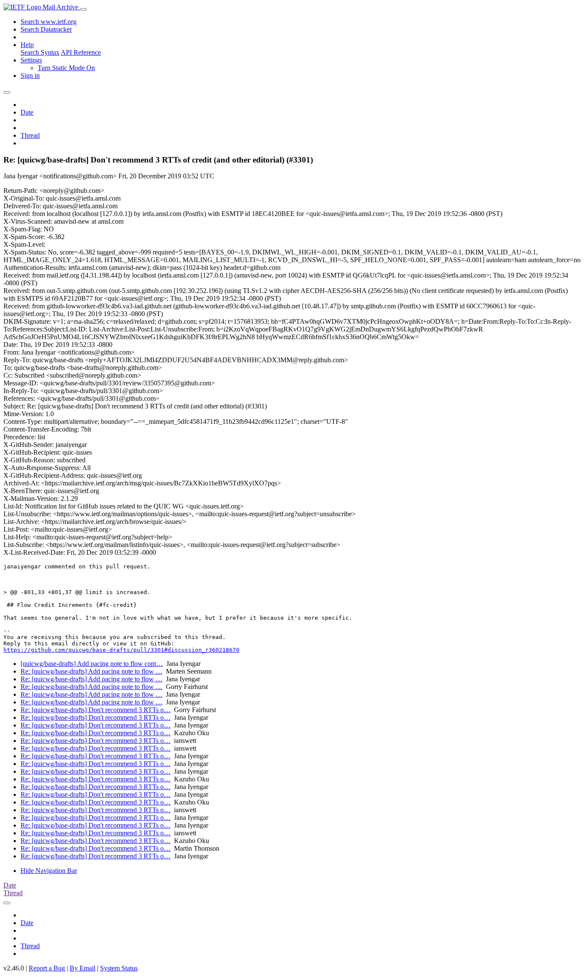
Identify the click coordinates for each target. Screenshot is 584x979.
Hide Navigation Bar (49, 870)
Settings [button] (31, 60)
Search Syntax (40, 52)
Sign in (30, 75)
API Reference (81, 52)
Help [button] (27, 44)
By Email (82, 968)
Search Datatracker (46, 29)
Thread (30, 135)
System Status (119, 968)
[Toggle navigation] (83, 9)
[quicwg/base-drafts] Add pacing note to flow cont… (92, 663)
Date (27, 112)
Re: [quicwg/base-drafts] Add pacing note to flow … (91, 671)
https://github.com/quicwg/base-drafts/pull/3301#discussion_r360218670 (121, 650)
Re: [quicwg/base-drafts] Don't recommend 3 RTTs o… (96, 709)
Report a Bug (47, 968)
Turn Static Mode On (66, 67)
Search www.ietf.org (49, 21)
